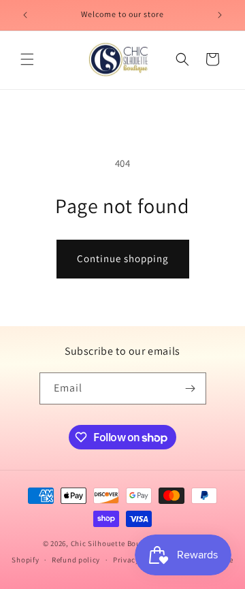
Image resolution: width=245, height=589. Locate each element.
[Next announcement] (220, 15)
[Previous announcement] (25, 15)
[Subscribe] (191, 388)
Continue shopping (123, 258)
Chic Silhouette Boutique (116, 543)
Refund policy (76, 559)
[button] (27, 59)
